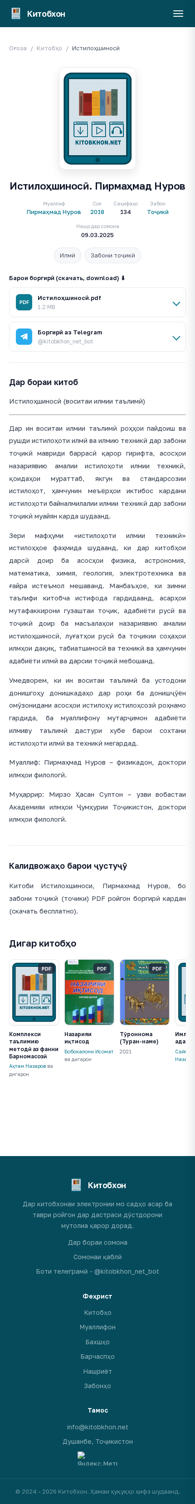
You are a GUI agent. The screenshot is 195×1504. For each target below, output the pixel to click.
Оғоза (18, 48)
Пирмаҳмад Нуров (54, 211)
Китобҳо (49, 48)
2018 (97, 211)
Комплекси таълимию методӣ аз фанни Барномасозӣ (33, 1045)
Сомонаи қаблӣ (97, 1257)
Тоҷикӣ (158, 211)
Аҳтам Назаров (27, 1066)
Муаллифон (97, 1327)
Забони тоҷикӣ (113, 255)
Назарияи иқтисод (78, 1038)
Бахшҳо (97, 1342)
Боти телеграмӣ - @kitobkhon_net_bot (97, 1271)
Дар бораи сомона (97, 1242)
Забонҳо (97, 1386)
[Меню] (178, 13)
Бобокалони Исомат (88, 1051)
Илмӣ (67, 255)
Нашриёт (97, 1371)
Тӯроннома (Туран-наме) (139, 1038)
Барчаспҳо (97, 1356)
